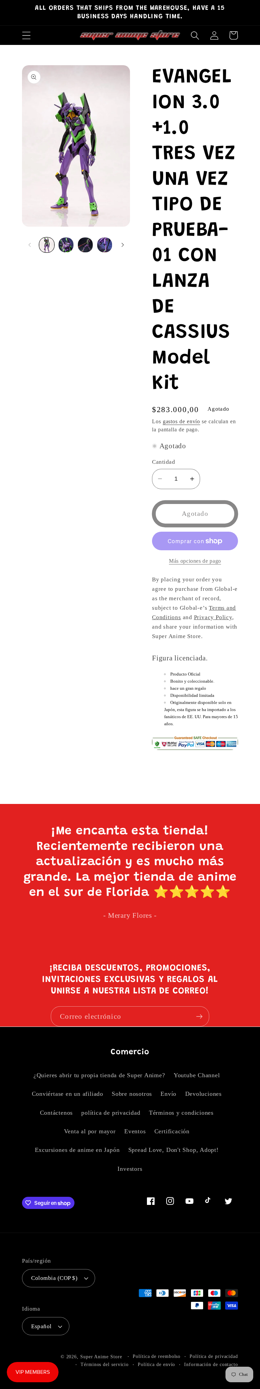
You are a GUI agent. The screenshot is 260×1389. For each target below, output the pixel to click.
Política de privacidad (214, 1356)
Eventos (135, 1131)
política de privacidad (110, 1112)
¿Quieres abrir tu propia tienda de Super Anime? (99, 1075)
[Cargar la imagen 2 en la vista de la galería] (66, 244)
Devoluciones (203, 1093)
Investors (129, 1168)
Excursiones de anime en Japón (77, 1149)
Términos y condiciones (181, 1112)
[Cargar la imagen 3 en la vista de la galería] (85, 244)
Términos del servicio (105, 1364)
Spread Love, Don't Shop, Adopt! (173, 1149)
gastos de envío (181, 421)
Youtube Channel (197, 1075)
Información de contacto (211, 1364)
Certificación (172, 1131)
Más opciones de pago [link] (195, 561)
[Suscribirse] (199, 1016)
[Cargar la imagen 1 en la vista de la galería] (46, 244)
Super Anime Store (101, 1356)
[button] (26, 35)
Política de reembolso (156, 1356)
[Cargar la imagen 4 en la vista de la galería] (104, 244)
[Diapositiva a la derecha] (122, 244)
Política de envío (156, 1364)
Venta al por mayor (90, 1131)
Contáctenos (56, 1112)
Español (41, 1326)
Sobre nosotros (132, 1093)
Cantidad (163, 462)
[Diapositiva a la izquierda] (29, 244)
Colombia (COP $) (54, 1278)
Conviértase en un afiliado (67, 1093)
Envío (168, 1093)
